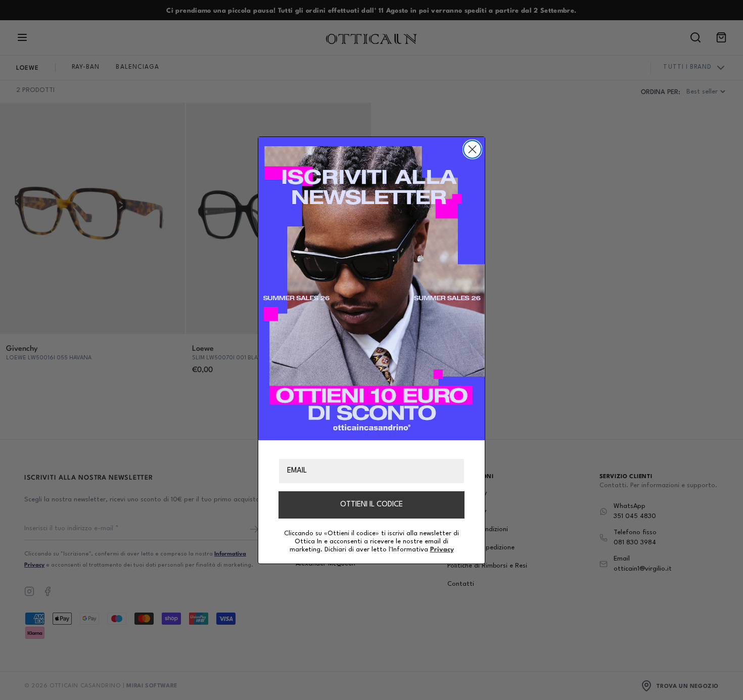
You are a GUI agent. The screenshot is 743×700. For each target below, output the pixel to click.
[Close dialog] (472, 149)
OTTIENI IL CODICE (371, 504)
